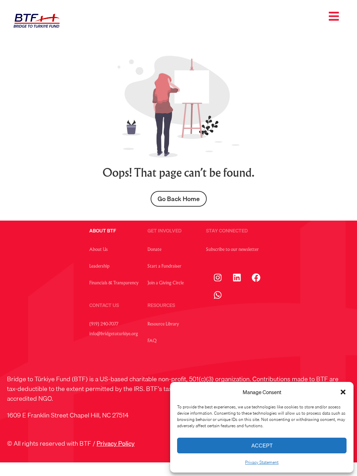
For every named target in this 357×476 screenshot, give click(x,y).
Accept (262, 445)
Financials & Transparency (113, 283)
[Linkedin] (237, 277)
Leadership (99, 266)
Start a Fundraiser (164, 266)
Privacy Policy (116, 443)
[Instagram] (218, 277)
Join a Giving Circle (165, 283)
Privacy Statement (262, 462)
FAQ (152, 341)
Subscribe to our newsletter (232, 250)
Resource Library (163, 324)
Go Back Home (179, 199)
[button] (343, 392)
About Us (98, 250)
